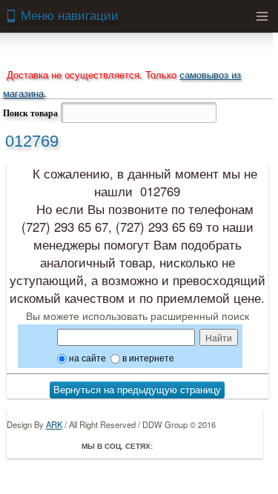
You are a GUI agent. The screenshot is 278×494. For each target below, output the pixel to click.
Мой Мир (250, 446)
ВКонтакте (209, 446)
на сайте (86, 357)
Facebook (167, 446)
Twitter (188, 446)
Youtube (230, 446)
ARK (54, 424)
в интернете (147, 357)
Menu (262, 16)
